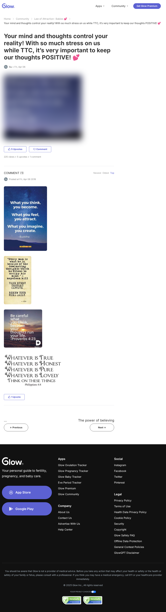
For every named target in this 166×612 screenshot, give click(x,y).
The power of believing (96, 420)
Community (22, 18)
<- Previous (16, 427)
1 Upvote (16, 397)
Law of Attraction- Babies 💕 (50, 18)
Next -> (102, 427)
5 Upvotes (16, 149)
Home (7, 18)
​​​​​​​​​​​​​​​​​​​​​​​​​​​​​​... (5, 420)
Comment (41, 149)
